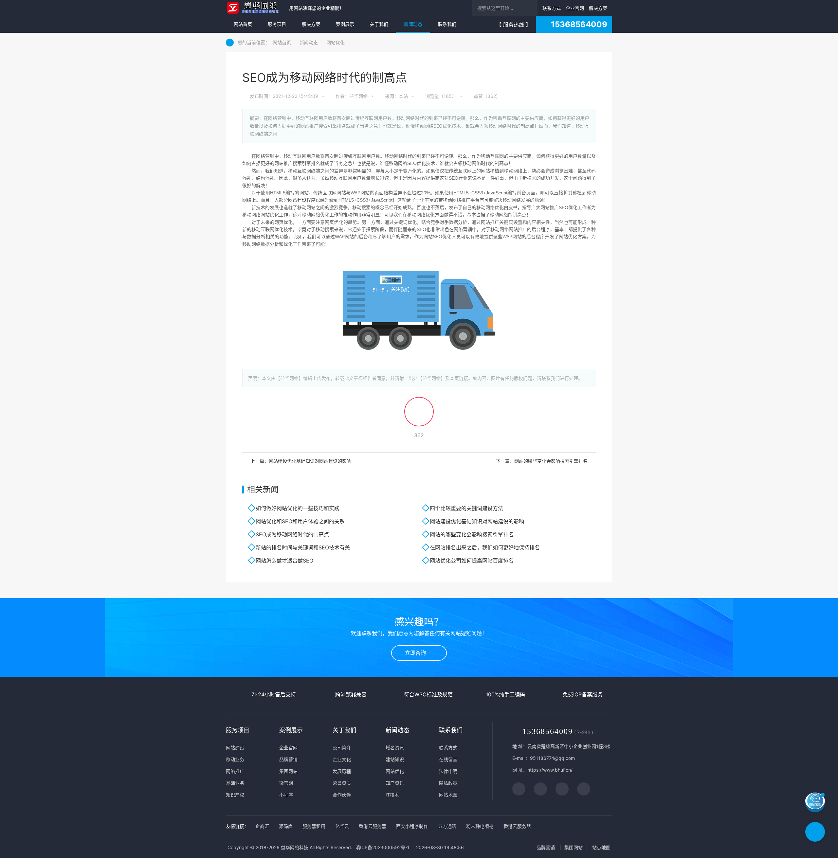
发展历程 (342, 771)
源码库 (286, 826)
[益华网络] (256, 8)
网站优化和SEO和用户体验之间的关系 (300, 521)
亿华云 (342, 826)
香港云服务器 (372, 826)
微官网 (286, 783)
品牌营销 (288, 759)
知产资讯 (395, 783)
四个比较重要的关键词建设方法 (466, 508)
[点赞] (419, 414)
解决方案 (598, 8)
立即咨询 (417, 653)
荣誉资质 (342, 783)
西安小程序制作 (412, 826)
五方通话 (447, 826)
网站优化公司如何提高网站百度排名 (472, 560)
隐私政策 (448, 783)
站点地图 (601, 847)
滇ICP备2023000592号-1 (382, 847)
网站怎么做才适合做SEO (284, 560)
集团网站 (288, 771)
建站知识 (395, 759)
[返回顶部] (815, 832)
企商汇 (262, 826)
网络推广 (235, 771)
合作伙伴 (342, 794)
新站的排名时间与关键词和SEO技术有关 (303, 547)
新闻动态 (413, 24)
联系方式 (551, 8)
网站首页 (243, 24)
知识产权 (235, 794)
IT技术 (392, 794)
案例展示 (345, 24)
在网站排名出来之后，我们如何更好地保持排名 (485, 547)
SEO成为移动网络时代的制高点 (292, 534)
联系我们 (447, 24)
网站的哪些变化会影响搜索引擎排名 (472, 534)
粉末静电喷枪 (480, 826)
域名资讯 (395, 747)
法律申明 (448, 771)
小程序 (286, 794)
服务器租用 (313, 826)
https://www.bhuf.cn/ (550, 770)
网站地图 (448, 794)
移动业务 (235, 759)
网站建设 (297, 200)
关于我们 (379, 24)
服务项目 (277, 24)
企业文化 (342, 759)
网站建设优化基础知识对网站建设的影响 (477, 521)
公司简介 (342, 747)
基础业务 (235, 783)
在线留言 (448, 759)
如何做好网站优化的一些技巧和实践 (297, 508)
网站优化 (335, 42)
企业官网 (575, 8)
